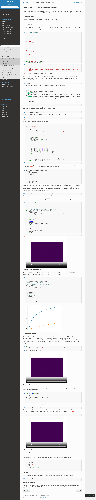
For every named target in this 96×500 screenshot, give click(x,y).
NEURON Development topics (8, 93)
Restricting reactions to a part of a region (9, 66)
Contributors (4, 114)
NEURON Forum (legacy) (7, 29)
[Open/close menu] (0, 45)
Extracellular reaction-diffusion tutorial (8, 59)
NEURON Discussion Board (7, 27)
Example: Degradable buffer (7, 68)
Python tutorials (5, 43)
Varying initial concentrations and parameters (9, 52)
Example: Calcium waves (7, 72)
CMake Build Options (6, 14)
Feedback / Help (5, 116)
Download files (6, 61)
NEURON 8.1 (4, 110)
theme (36, 497)
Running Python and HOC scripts (8, 38)
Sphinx (29, 497)
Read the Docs (46, 497)
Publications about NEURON (7, 31)
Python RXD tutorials (6, 45)
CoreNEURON (4, 79)
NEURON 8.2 (4, 108)
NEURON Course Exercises (7, 25)
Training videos (4, 21)
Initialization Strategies (6, 49)
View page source (77, 2)
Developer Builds (5, 16)
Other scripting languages (7, 41)
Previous (27, 490)
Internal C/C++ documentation (8, 97)
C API (3, 95)
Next (78, 490)
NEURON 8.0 (4, 112)
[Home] (23, 2)
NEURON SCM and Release (7, 91)
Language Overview (5, 84)
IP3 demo (4, 77)
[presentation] (26, 187)
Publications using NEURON (7, 33)
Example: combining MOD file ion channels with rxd (9, 75)
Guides (3, 23)
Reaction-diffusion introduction (8, 47)
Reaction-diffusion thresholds (8, 56)
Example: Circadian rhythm (7, 70)
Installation (4, 12)
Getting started (6, 63)
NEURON (10, 1)
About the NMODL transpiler (7, 86)
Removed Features (5, 101)
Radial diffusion (5, 54)
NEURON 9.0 (4, 106)
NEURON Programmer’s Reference (9, 39)
